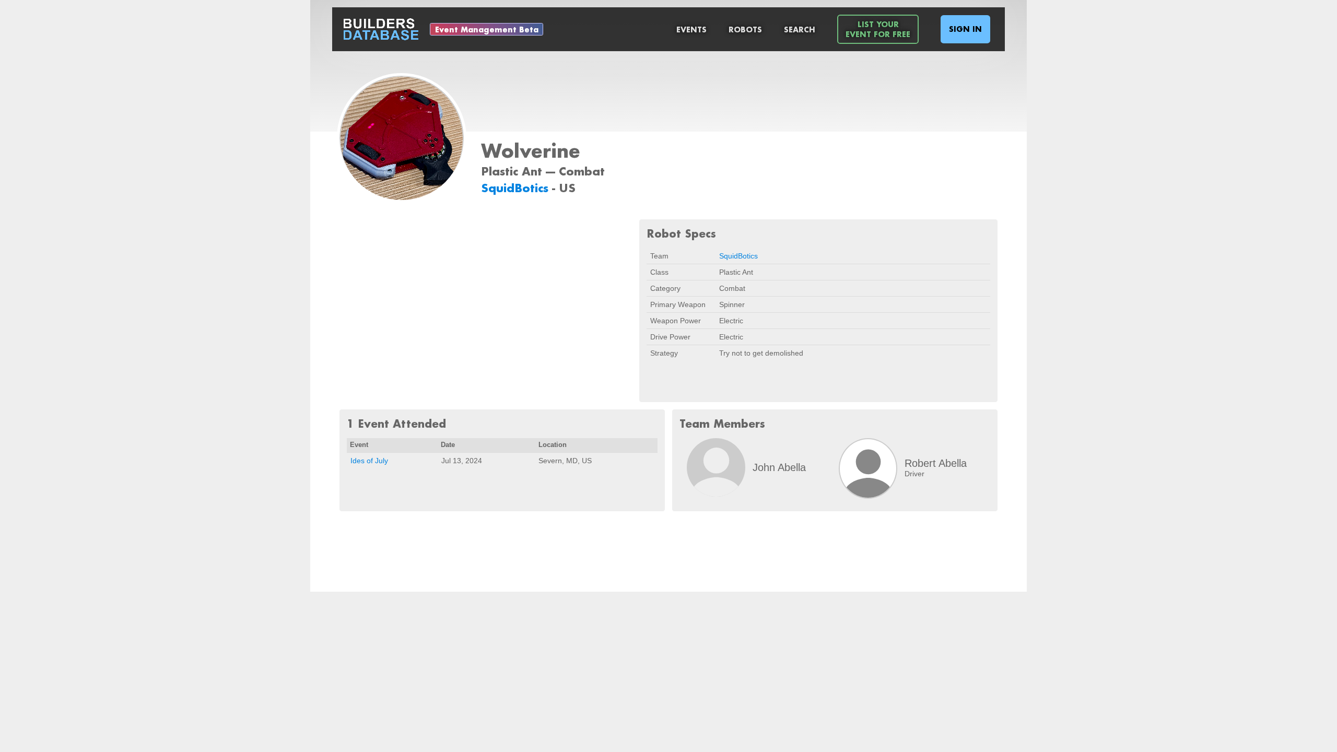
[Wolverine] (401, 139)
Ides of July (369, 460)
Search (799, 29)
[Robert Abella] (868, 468)
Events (691, 29)
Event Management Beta (486, 29)
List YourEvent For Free (878, 29)
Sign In (965, 29)
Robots (745, 29)
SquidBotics (516, 188)
